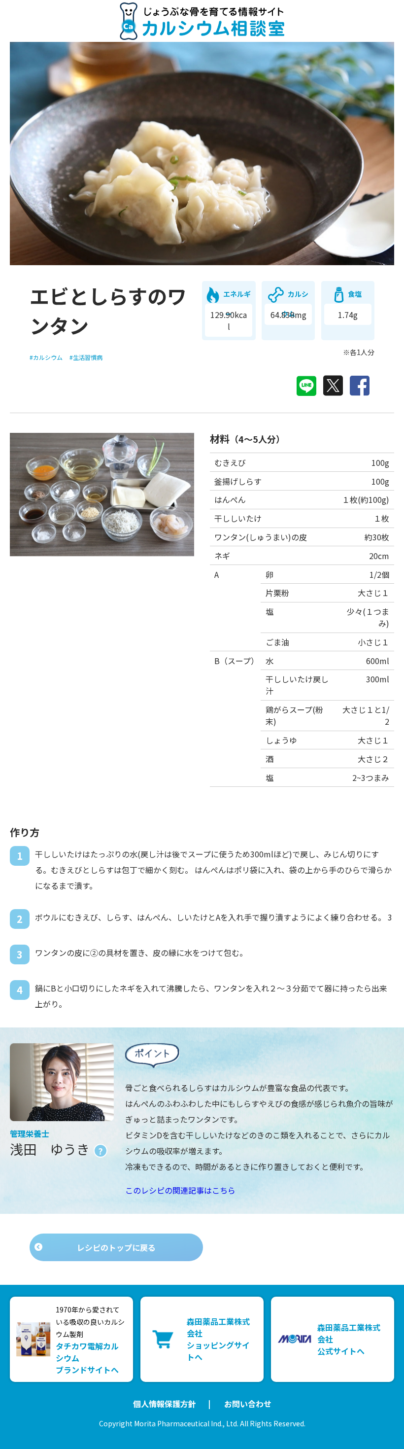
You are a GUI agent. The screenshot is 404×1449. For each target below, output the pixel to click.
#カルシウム (46, 357)
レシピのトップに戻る (116, 1247)
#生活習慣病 (85, 357)
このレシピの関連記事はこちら (180, 1190)
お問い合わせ (247, 1404)
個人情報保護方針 (164, 1404)
